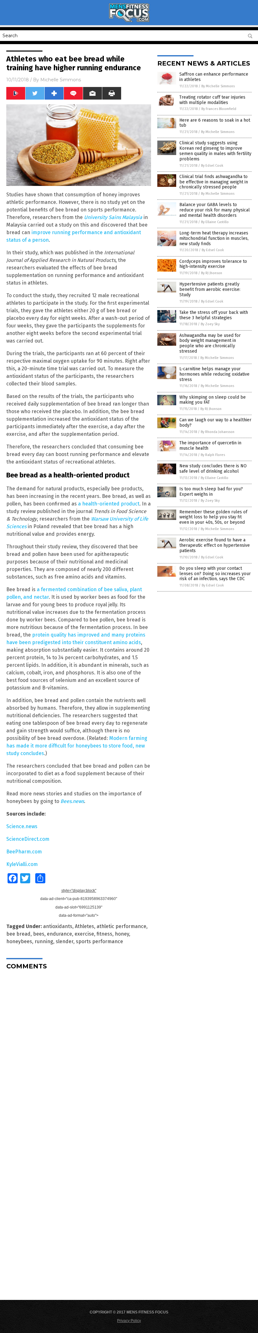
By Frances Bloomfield (218, 109)
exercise (84, 934)
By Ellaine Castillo (215, 222)
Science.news (21, 826)
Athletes (84, 926)
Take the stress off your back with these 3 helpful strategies (213, 315)
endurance (59, 934)
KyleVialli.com (22, 864)
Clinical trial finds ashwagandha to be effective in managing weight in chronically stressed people (213, 182)
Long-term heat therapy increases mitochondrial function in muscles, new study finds (214, 238)
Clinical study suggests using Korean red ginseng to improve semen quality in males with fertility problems (215, 150)
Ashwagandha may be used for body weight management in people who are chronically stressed (210, 343)
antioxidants (57, 926)
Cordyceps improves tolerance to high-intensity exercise (213, 264)
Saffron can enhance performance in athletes (213, 77)
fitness (104, 934)
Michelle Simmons (60, 80)
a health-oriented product (108, 504)
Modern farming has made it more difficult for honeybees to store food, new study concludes (76, 745)
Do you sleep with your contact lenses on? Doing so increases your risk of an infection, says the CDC (215, 574)
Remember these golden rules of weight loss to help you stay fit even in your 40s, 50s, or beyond (213, 517)
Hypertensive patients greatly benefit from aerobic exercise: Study (209, 289)
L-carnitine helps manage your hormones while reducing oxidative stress (214, 374)
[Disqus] (78, 1053)
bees (38, 934)
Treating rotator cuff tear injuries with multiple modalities (212, 100)
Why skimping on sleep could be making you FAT (212, 400)
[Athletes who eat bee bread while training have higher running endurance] (129, 21)
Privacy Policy (129, 1321)
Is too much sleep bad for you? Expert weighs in (211, 491)
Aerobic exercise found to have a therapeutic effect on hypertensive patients (214, 545)
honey (122, 934)
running (44, 941)
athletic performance (121, 926)
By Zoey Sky (210, 324)
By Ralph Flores (213, 455)
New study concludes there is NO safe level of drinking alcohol (213, 468)
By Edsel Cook (212, 166)
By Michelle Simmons (218, 86)
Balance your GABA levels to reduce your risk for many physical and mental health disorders (214, 210)
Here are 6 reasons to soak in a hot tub (214, 123)
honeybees (19, 941)
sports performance (99, 941)
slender (64, 941)
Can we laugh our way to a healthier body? (215, 422)
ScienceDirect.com (27, 839)
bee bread (18, 934)
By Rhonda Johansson (217, 432)
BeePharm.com (24, 852)
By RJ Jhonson (211, 273)
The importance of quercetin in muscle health (210, 445)
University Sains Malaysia (113, 217)
